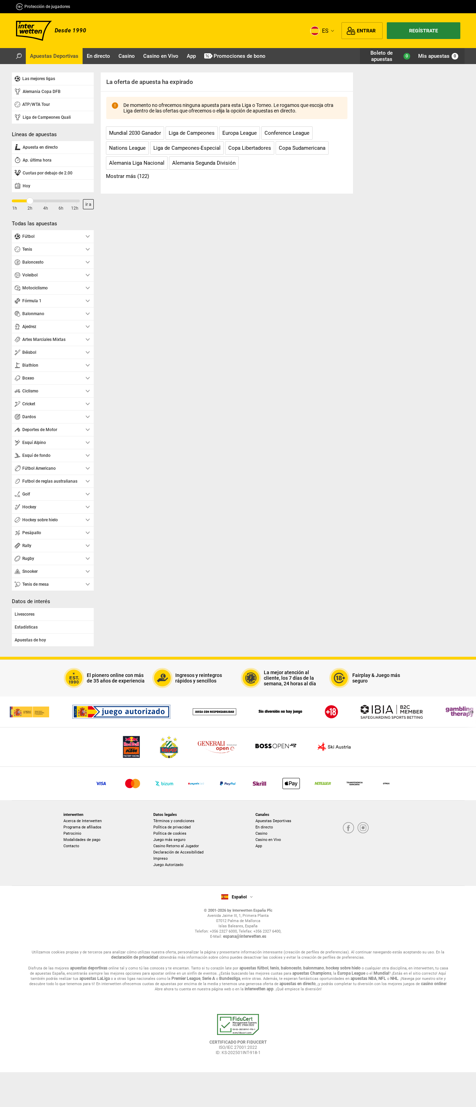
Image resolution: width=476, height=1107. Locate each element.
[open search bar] (19, 56)
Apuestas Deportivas (273, 821)
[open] (238, 1037)
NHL (394, 978)
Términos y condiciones (173, 821)
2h (30, 208)
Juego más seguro (169, 839)
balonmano (313, 968)
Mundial (381, 973)
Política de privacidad (172, 827)
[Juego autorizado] (121, 712)
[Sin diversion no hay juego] (280, 712)
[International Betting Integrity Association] (392, 712)
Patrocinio (72, 833)
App (258, 846)
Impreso (160, 858)
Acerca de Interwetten (82, 821)
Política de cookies (169, 833)
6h (61, 208)
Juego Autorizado (168, 865)
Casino (261, 833)
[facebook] (348, 828)
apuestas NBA (364, 978)
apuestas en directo (297, 983)
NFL (382, 978)
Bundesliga (229, 978)
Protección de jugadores (47, 6)
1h (14, 208)
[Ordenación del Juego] (29, 712)
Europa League (351, 973)
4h (45, 208)
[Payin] (291, 783)
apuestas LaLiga (94, 978)
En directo (264, 827)
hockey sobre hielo (343, 968)
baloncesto (291, 968)
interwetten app (259, 989)
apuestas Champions (311, 973)
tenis (274, 968)
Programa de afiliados (82, 827)
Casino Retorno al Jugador (176, 846)
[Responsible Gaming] (331, 712)
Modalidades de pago (81, 839)
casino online (433, 983)
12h (74, 208)
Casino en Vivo (268, 839)
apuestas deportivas (88, 968)
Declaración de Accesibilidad (178, 852)
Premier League (185, 978)
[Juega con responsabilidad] (214, 712)
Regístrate (423, 30)
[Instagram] (363, 828)
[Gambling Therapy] (459, 712)
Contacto (71, 846)
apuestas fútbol (253, 968)
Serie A (208, 978)
